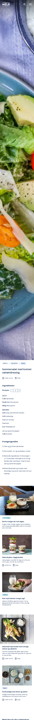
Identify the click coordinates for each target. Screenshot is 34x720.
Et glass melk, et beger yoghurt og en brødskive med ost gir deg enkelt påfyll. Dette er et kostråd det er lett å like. (16, 524)
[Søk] (24, 4)
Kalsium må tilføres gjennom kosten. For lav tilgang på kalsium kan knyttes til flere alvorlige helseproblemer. (15, 601)
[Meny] (29, 4)
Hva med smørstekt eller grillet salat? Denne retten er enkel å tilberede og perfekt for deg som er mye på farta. (16, 651)
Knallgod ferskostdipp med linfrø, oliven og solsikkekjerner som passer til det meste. (14, 694)
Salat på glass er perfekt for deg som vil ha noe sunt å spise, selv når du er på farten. (16, 559)
